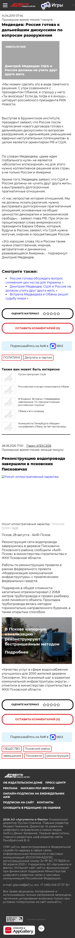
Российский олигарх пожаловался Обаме (43, 386)
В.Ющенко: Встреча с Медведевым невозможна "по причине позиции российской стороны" (39, 401)
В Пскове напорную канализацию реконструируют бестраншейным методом (32, 636)
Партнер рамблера (36, 919)
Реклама (10, 788)
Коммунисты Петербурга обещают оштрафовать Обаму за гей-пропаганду (42, 425)
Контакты (45, 802)
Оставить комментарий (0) (37, 328)
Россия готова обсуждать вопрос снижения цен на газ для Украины (34, 280)
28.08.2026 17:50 (12, 446)
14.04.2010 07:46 (12, 15)
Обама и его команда (31, 411)
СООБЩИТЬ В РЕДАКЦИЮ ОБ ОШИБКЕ (32, 807)
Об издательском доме (22, 782)
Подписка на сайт (18, 802)
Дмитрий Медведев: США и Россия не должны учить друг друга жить (38, 288)
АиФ (15, 528)
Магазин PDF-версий (37, 788)
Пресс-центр (55, 782)
